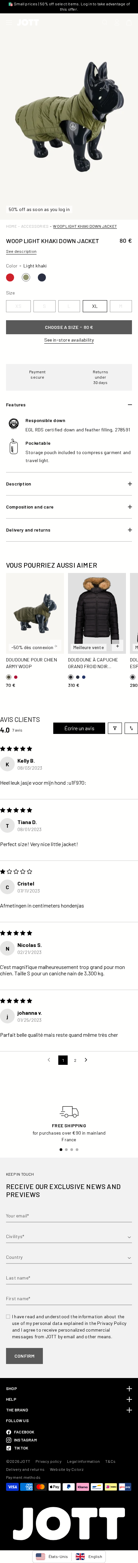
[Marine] (42, 277)
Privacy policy (49, 1461)
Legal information (83, 1461)
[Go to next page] (87, 1060)
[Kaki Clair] (26, 277)
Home (11, 226)
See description (21, 251)
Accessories (35, 226)
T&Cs (110, 1461)
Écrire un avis (79, 728)
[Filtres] (115, 728)
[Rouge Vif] (10, 277)
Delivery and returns (25, 1469)
